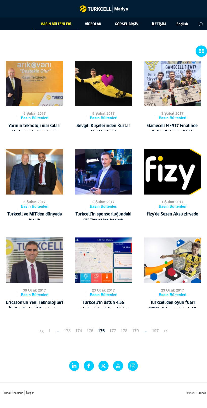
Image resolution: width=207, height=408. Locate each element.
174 (78, 330)
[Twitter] (103, 366)
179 (135, 330)
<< (41, 330)
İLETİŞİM (159, 24)
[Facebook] (89, 366)
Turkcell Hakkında (12, 393)
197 (155, 330)
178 (124, 330)
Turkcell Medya (104, 9)
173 (67, 330)
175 (90, 330)
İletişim (30, 393)
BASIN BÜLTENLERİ (56, 24)
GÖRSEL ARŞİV (126, 24)
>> (165, 330)
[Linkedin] (74, 366)
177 (112, 330)
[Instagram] (133, 366)
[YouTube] (118, 366)
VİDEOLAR (93, 24)
